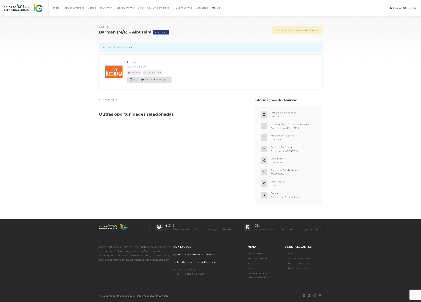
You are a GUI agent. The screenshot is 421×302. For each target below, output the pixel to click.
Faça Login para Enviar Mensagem (150, 79)
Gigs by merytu (125, 7)
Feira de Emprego (74, 7)
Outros (104, 26)
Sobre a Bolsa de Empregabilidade (258, 275)
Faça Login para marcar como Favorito (296, 29)
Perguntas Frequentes (298, 258)
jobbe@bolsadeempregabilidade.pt (195, 262)
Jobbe (92, 7)
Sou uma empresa (158, 7)
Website (135, 72)
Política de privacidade (298, 263)
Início (56, 7)
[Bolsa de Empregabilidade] (24, 7)
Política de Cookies (296, 268)
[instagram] (314, 296)
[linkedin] (309, 296)
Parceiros (253, 268)
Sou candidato (256, 253)
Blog (140, 7)
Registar (411, 7)
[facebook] (304, 296)
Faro (273, 185)
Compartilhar (153, 72)
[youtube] (320, 296)
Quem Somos (183, 7)
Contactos (202, 7)
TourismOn (106, 7)
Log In (396, 7)
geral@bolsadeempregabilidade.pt (194, 254)
